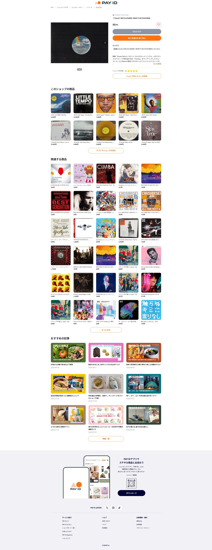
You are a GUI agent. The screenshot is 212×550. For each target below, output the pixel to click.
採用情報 (139, 524)
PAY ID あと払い (67, 524)
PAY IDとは (65, 521)
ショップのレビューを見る (137, 76)
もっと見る (157, 64)
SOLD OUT (137, 32)
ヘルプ (104, 524)
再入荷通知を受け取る (137, 38)
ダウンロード (131, 493)
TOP (52, 7)
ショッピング (66, 538)
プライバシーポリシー (143, 528)
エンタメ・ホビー (77, 7)
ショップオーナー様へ (69, 528)
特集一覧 (106, 439)
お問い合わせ (106, 521)
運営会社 (139, 521)
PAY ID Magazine (67, 535)
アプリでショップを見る (106, 150)
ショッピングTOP (62, 7)
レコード (89, 7)
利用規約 (104, 528)
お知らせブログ (67, 531)
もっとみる (106, 330)
